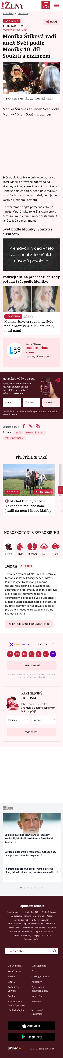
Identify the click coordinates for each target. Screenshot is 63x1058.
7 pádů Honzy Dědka (33, 923)
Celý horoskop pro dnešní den (29, 623)
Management (38, 965)
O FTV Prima (15, 965)
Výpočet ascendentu (44, 931)
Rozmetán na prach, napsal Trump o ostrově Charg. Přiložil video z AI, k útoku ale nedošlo (30, 870)
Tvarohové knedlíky (21, 935)
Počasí (49, 916)
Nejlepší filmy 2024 (30, 912)
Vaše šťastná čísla (47, 644)
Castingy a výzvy (40, 976)
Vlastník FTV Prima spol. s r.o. (16, 1003)
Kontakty (36, 981)
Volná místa (14, 971)
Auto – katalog (14, 923)
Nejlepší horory (49, 912)
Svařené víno (13, 927)
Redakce (36, 1001)
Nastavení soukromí (37, 1012)
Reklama (12, 976)
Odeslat (51, 402)
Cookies (12, 996)
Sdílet (50, 23)
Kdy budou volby (22, 920)
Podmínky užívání (13, 989)
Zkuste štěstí (31, 665)
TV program (16, 916)
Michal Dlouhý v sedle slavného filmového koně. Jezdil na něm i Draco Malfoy (28, 506)
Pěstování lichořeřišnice (21, 931)
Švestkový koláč (31, 939)
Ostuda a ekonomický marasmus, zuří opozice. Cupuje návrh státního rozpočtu (30, 854)
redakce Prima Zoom (15, 29)
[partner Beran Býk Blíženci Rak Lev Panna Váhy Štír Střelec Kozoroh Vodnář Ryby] (44, 720)
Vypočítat (31, 731)
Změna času (30, 916)
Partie (41, 916)
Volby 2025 (50, 923)
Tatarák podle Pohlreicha (33, 927)
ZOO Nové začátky (40, 920)
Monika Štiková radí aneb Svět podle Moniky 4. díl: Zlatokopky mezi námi (29, 326)
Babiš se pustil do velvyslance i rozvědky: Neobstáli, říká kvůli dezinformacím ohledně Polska (29, 838)
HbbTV (11, 981)
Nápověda (37, 996)
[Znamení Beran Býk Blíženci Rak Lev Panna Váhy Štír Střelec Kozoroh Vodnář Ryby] (31, 402)
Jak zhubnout (13, 912)
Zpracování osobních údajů (39, 989)
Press (34, 971)
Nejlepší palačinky (42, 935)
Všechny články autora (39, 356)
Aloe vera (52, 927)
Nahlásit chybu (16, 1010)
